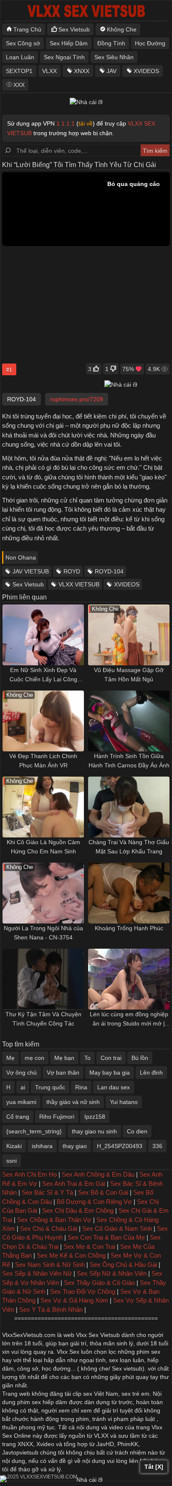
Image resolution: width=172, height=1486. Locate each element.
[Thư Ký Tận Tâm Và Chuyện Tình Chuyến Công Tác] (43, 979)
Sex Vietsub (74, 29)
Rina (81, 1087)
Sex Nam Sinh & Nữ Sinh (50, 1264)
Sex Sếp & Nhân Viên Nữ (37, 1273)
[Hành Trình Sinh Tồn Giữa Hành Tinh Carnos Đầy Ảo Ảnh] (128, 721)
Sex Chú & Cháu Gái (48, 1228)
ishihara (42, 1146)
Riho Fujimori (56, 1116)
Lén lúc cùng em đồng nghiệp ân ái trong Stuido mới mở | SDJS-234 (129, 1019)
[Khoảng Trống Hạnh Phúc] (128, 893)
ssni (11, 1160)
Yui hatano (124, 1102)
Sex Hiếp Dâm (69, 43)
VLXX (49, 71)
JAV (111, 71)
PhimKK (127, 1444)
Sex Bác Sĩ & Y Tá (47, 1192)
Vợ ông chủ (21, 1072)
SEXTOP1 (19, 71)
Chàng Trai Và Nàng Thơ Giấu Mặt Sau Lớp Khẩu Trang (129, 847)
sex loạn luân (126, 1360)
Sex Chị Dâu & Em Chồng (78, 1210)
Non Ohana (20, 557)
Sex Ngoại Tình (64, 57)
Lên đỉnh (151, 1072)
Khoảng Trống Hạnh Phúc (129, 928)
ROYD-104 (109, 571)
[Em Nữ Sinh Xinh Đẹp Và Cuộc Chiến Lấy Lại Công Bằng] (43, 634)
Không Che (122, 29)
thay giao (75, 1146)
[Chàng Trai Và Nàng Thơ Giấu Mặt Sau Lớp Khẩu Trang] (128, 807)
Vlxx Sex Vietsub (98, 1335)
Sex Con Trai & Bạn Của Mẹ (106, 1237)
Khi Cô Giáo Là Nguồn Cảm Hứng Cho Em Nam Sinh (43, 847)
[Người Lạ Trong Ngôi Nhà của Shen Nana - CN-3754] (43, 893)
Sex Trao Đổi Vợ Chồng (82, 1291)
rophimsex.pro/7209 (76, 399)
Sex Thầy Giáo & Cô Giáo (99, 1282)
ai (22, 1087)
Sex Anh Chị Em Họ (29, 1174)
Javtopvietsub (20, 1452)
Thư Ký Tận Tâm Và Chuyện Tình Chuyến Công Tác (43, 1019)
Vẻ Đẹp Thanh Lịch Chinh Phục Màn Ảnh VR (43, 761)
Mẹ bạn (64, 1057)
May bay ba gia (109, 1072)
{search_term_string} (34, 1131)
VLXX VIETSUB (78, 584)
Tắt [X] (153, 1466)
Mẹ (10, 1057)
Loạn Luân (20, 57)
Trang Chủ (27, 29)
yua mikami (21, 1102)
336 (157, 1146)
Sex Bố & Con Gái (103, 1192)
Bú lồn (140, 1057)
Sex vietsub (126, 1368)
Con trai (111, 1057)
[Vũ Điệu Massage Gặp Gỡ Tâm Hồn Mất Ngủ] (128, 634)
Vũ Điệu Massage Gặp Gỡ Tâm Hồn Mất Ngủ (129, 675)
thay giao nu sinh (94, 1131)
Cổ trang (17, 1116)
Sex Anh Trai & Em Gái (73, 1183)
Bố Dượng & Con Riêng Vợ (94, 1201)
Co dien (137, 1131)
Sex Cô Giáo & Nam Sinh (117, 1228)
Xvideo (45, 1444)
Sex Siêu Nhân (114, 57)
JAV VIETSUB (31, 571)
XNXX (81, 71)
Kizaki (14, 1146)
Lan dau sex (113, 1087)
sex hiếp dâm (49, 1402)
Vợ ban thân (63, 1072)
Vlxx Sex (68, 1351)
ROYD (71, 571)
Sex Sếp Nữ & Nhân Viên (112, 1273)
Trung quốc (50, 1087)
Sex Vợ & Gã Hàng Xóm (74, 1300)
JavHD (105, 1444)
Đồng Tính (111, 43)
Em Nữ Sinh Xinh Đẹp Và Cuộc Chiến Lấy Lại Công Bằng (43, 675)
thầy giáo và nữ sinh (73, 1102)
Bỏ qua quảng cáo (133, 184)
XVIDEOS (146, 71)
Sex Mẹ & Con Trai (89, 1246)
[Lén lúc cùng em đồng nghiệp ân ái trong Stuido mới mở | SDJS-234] (128, 979)
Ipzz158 (94, 1116)
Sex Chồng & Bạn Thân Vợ (54, 1219)
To (87, 1057)
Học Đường (150, 43)
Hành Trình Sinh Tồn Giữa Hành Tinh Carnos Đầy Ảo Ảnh (129, 761)
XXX (19, 84)
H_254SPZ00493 (119, 1146)
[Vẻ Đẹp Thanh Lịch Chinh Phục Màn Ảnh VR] (43, 721)
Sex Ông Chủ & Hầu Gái (123, 1264)
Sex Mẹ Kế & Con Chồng (71, 1255)
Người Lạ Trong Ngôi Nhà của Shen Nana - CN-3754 (43, 933)
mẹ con (34, 1057)
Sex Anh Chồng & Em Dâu (98, 1174)
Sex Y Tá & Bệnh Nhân (51, 1309)
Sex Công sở (23, 43)
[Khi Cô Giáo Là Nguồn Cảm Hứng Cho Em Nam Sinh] (43, 807)
